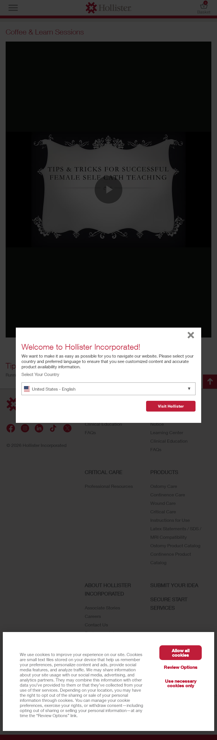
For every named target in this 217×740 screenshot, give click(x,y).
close (191, 335)
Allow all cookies (181, 652)
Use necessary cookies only (180, 683)
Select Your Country (40, 374)
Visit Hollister (171, 406)
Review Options (181, 667)
